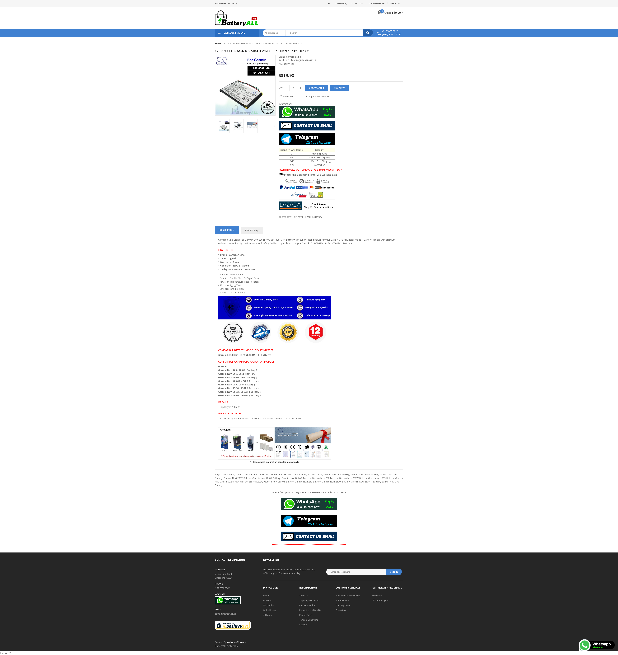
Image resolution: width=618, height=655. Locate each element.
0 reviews (298, 216)
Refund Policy (342, 600)
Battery (278, 474)
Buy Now (339, 87)
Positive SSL (6, 653)
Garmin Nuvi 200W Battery (364, 474)
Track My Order (343, 605)
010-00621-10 (299, 474)
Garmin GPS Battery (246, 474)
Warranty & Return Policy (348, 595)
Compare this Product (317, 96)
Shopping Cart (377, 3)
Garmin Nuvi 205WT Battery (296, 478)
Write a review (314, 216)
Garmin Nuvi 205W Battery (266, 478)
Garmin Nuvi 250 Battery (325, 478)
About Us (303, 595)
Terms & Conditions (308, 619)
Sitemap (303, 624)
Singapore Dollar (224, 3)
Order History (269, 610)
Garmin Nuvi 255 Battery (381, 478)
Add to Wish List (291, 96)
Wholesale (377, 595)
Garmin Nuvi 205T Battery (237, 478)
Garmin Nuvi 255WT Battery (279, 481)
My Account (358, 3)
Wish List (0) (341, 3)
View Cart (267, 600)
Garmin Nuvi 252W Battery (353, 478)
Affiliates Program (380, 600)
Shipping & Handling (309, 600)
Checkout (395, 3)
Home (218, 43)
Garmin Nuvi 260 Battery (308, 481)
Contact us (341, 610)
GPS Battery (228, 474)
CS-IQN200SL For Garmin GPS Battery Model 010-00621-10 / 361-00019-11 (265, 43)
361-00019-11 (315, 474)
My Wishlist (268, 605)
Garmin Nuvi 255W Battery (249, 481)
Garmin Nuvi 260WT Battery (365, 481)
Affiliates (267, 614)
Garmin (287, 474)
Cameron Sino (293, 56)
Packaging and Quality (310, 610)
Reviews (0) (251, 230)
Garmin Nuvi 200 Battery (336, 474)
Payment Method (307, 605)
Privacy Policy (306, 614)
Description (227, 229)
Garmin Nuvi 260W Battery (336, 481)
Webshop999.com (236, 642)
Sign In (266, 595)
